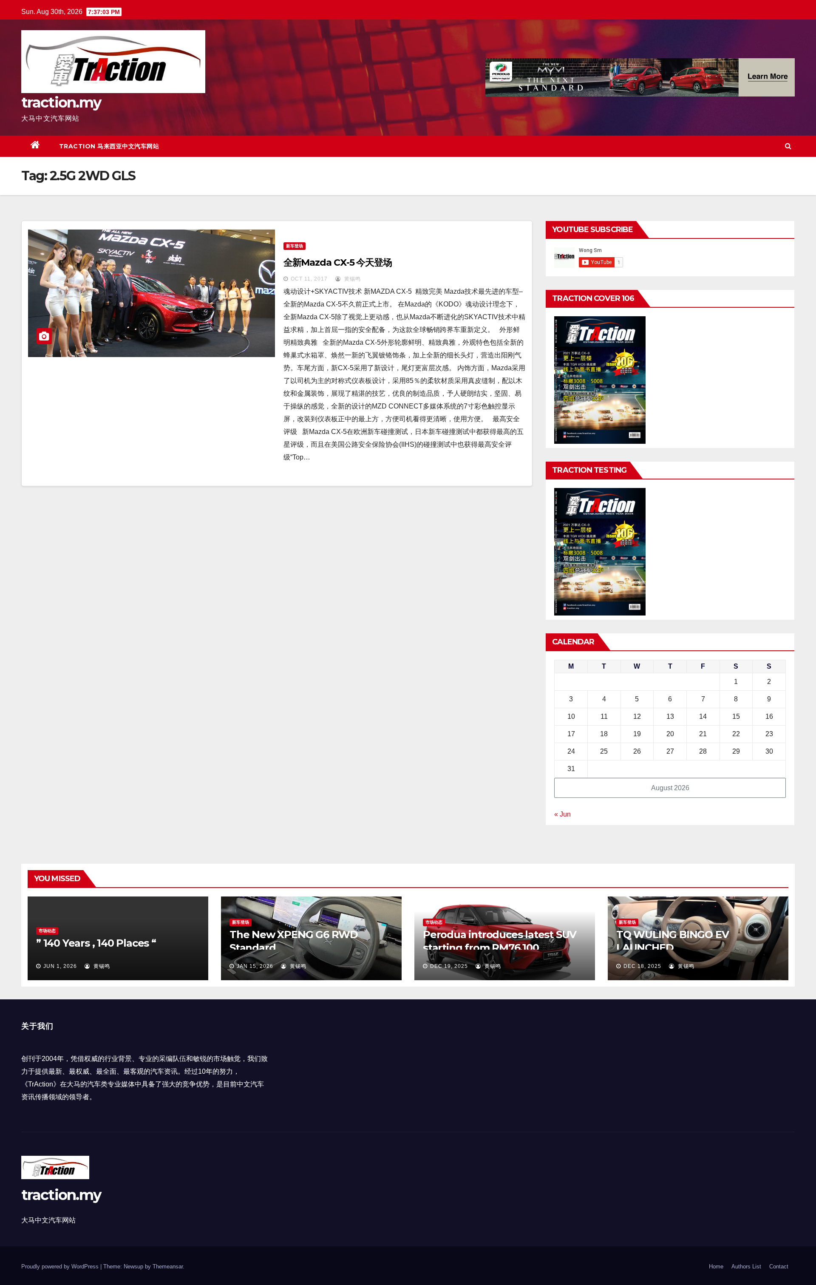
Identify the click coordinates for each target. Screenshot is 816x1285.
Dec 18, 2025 (642, 966)
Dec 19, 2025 (449, 966)
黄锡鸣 (352, 279)
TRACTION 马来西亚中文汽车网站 (109, 146)
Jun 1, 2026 (60, 966)
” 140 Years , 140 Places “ (96, 943)
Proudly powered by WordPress (60, 1266)
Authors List (746, 1266)
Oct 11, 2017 (309, 279)
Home (716, 1266)
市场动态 (47, 930)
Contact (778, 1266)
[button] (788, 146)
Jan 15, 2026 (255, 966)
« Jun (562, 814)
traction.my (61, 102)
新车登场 (294, 246)
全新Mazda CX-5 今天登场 (337, 262)
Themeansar (168, 1266)
